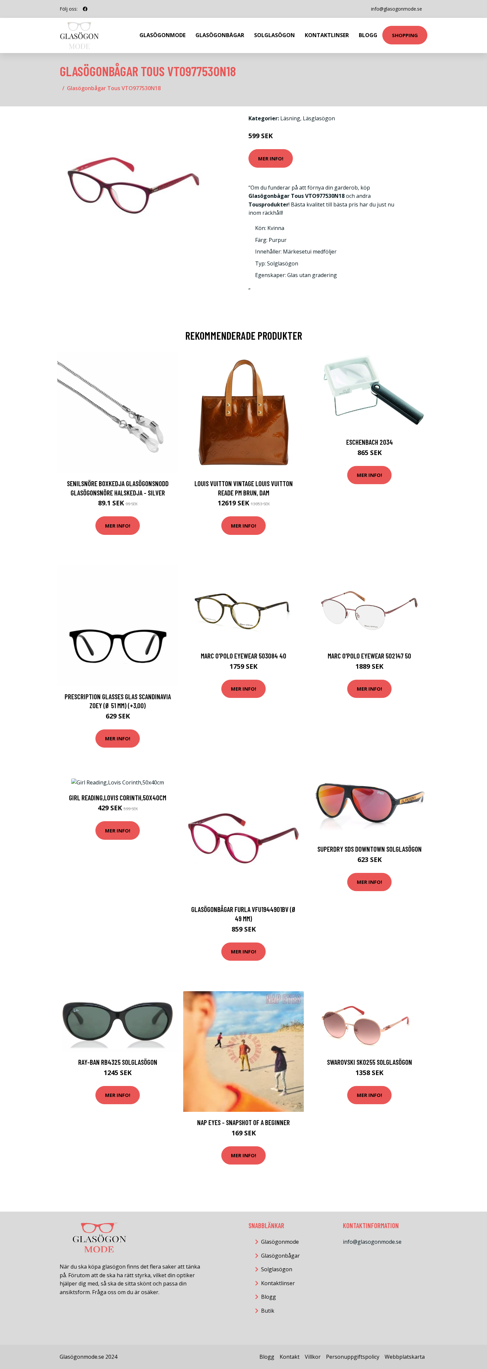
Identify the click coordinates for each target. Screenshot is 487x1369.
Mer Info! (270, 158)
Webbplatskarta (405, 1356)
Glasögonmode (162, 35)
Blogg (368, 35)
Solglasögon (274, 35)
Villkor (313, 1356)
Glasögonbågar (219, 35)
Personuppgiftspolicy (352, 1356)
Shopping (405, 35)
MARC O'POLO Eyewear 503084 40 (243, 656)
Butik (267, 1310)
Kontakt (289, 1356)
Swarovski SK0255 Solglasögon (369, 1062)
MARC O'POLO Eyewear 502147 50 (369, 656)
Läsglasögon (319, 118)
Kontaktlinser (327, 35)
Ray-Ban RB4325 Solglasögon (117, 1062)
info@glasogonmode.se (396, 9)
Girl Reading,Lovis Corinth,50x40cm (117, 797)
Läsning (290, 118)
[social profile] (85, 9)
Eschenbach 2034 (369, 442)
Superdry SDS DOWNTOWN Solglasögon (369, 849)
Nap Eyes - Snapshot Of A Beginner (243, 1122)
